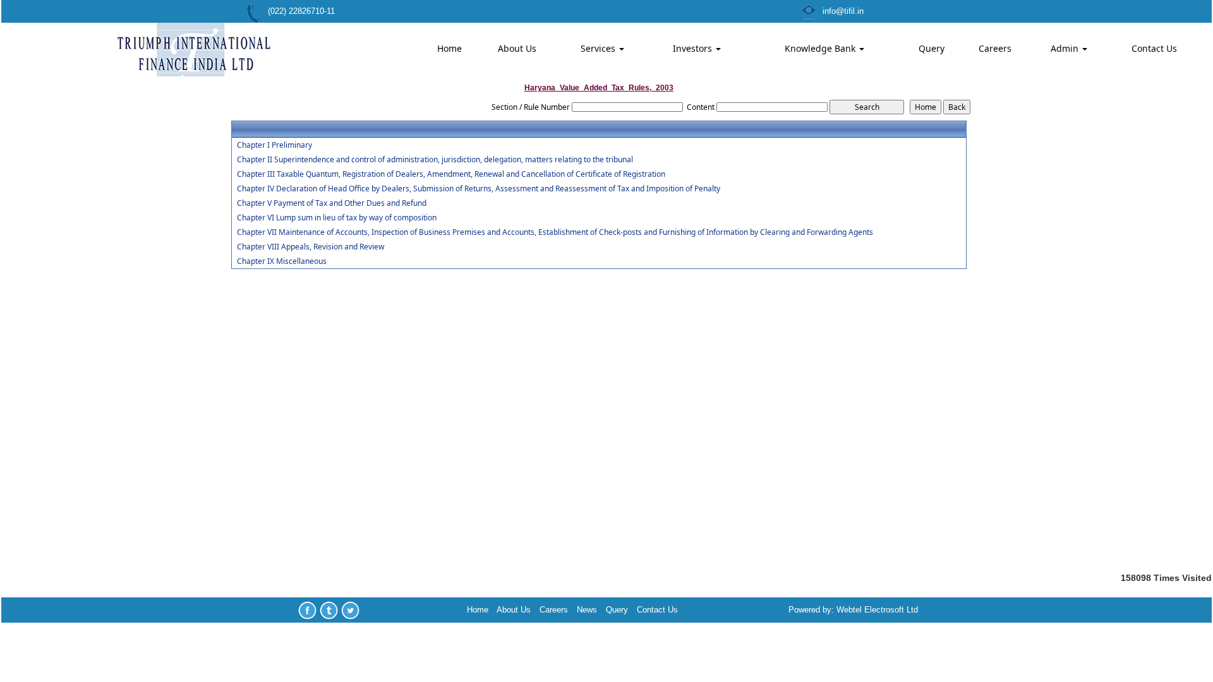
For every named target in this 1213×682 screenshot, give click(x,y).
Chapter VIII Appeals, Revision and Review (310, 247)
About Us (517, 48)
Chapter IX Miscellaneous (282, 261)
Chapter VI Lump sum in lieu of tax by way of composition (337, 218)
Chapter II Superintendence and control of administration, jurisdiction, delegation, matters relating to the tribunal (435, 160)
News (587, 609)
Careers (995, 48)
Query (931, 48)
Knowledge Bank (821, 48)
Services (599, 48)
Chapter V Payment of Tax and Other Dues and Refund (331, 203)
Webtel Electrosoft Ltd (877, 609)
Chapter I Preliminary (274, 145)
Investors (694, 48)
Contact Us (1154, 48)
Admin (1066, 48)
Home (449, 48)
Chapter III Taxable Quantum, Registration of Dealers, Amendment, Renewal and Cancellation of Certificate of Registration (451, 174)
